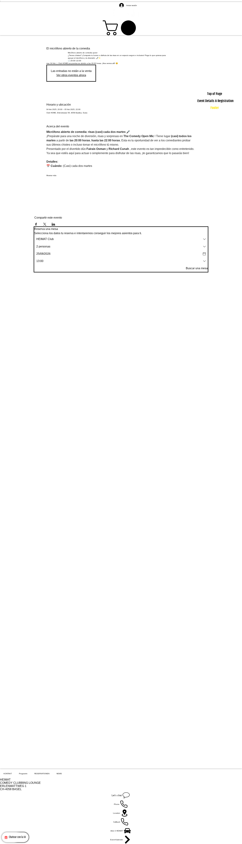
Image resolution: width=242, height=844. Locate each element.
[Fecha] (204, 254)
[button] (121, 27)
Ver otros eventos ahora (71, 75)
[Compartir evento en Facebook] (36, 224)
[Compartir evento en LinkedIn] (53, 224)
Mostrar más (51, 175)
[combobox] (121, 239)
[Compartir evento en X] (44, 224)
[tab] (7, 773)
